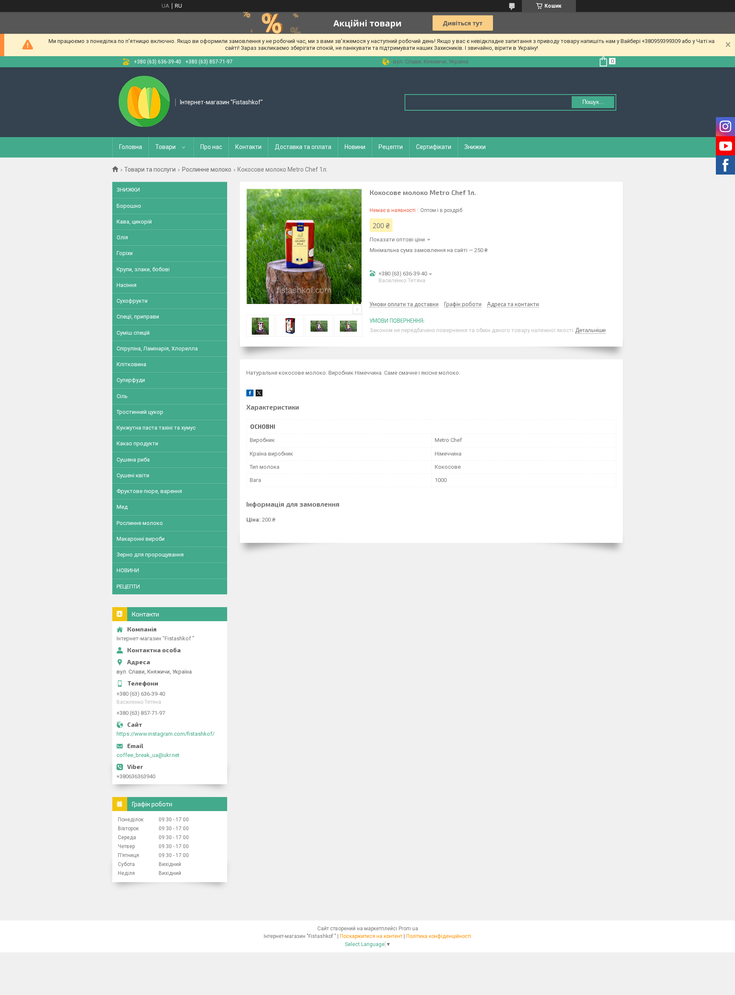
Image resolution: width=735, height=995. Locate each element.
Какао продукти (137, 443)
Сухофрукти (132, 301)
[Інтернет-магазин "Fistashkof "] (144, 101)
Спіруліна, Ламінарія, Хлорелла (157, 348)
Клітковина (131, 364)
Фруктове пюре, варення (149, 491)
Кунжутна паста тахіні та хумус (156, 427)
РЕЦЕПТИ (128, 586)
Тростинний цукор (140, 412)
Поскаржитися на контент (371, 936)
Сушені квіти (133, 475)
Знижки (475, 146)
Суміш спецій (133, 333)
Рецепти (391, 146)
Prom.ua (408, 929)
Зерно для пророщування (150, 554)
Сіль (122, 396)
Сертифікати (433, 146)
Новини (355, 146)
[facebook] (250, 394)
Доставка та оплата (303, 146)
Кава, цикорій (134, 221)
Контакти (248, 146)
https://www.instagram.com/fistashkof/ (165, 734)
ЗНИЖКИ (128, 189)
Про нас (211, 146)
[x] (259, 394)
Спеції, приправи (138, 316)
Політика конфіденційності (438, 936)
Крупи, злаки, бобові (143, 269)
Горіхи (125, 253)
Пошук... (593, 102)
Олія (122, 237)
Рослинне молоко (206, 169)
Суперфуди (131, 380)
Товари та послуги (150, 169)
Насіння (127, 285)
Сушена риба (133, 459)
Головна (130, 146)
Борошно (129, 206)
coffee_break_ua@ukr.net (148, 755)
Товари (165, 146)
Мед (122, 507)
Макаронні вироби (141, 539)
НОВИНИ (128, 570)
